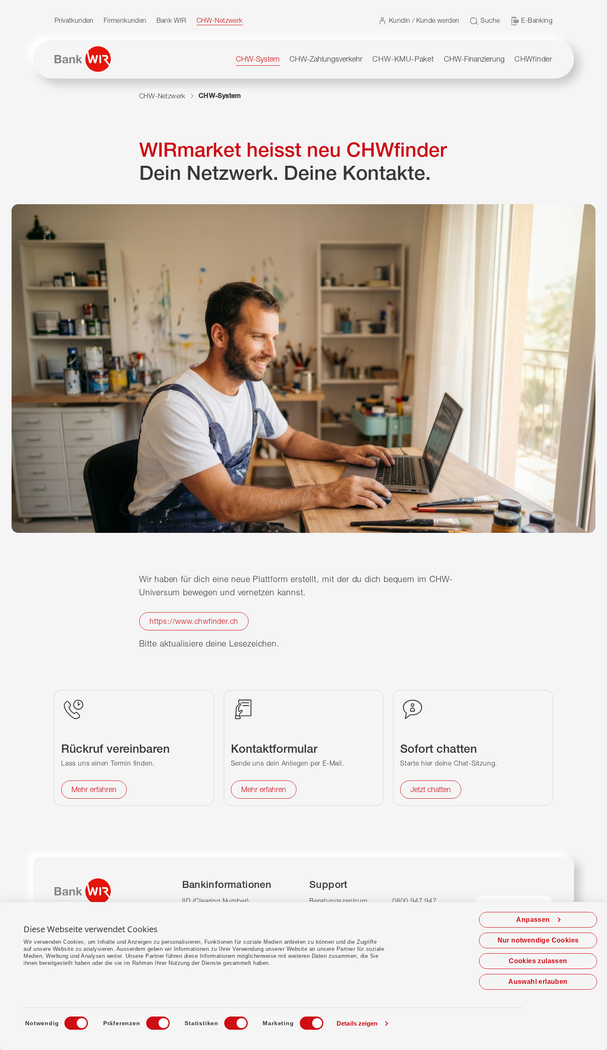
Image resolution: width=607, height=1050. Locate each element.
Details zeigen (357, 1023)
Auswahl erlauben (537, 981)
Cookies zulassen (538, 960)
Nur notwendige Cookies (538, 940)
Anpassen (533, 919)
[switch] (150, 1021)
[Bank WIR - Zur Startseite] (83, 59)
